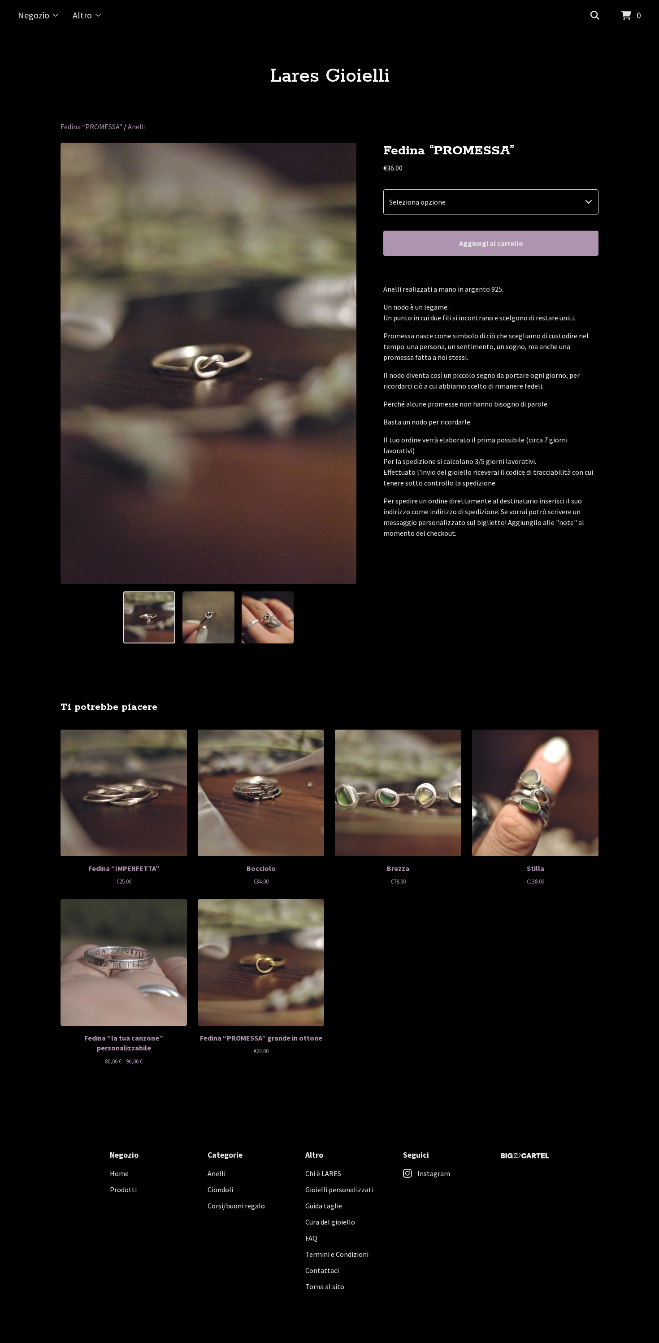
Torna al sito (324, 1286)
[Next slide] (344, 363)
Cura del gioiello (330, 1221)
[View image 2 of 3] (208, 617)
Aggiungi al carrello (491, 243)
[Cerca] (595, 15)
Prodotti (123, 1189)
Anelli (137, 126)
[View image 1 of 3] (149, 617)
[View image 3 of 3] (268, 617)
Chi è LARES (323, 1173)
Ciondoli (220, 1189)
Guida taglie (323, 1205)
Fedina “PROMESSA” (91, 126)
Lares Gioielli (330, 76)
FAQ (311, 1238)
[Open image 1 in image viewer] (208, 363)
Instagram (433, 1173)
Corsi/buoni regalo (236, 1205)
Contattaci (322, 1270)
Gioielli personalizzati (339, 1189)
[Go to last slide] (73, 363)
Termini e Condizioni (337, 1254)
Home (119, 1173)
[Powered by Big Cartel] (525, 1155)
